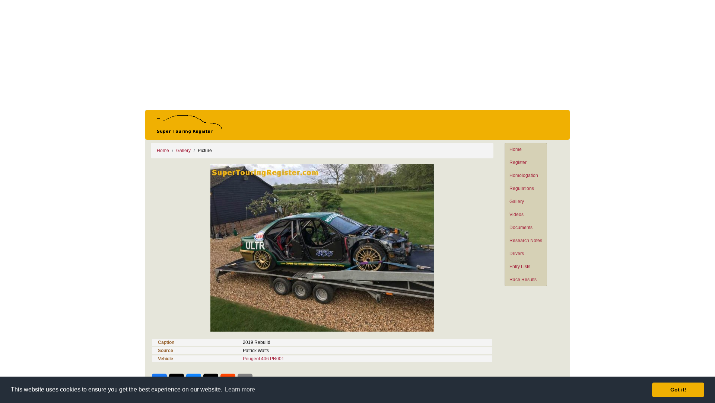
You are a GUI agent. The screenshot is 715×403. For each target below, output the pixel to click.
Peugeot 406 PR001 (263, 358)
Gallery (516, 201)
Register (518, 162)
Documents (521, 227)
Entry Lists (519, 266)
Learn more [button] (240, 389)
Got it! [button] (678, 390)
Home (515, 149)
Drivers (516, 253)
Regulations (521, 188)
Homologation (523, 175)
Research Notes (525, 240)
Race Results (523, 279)
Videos (516, 214)
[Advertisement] (357, 55)
